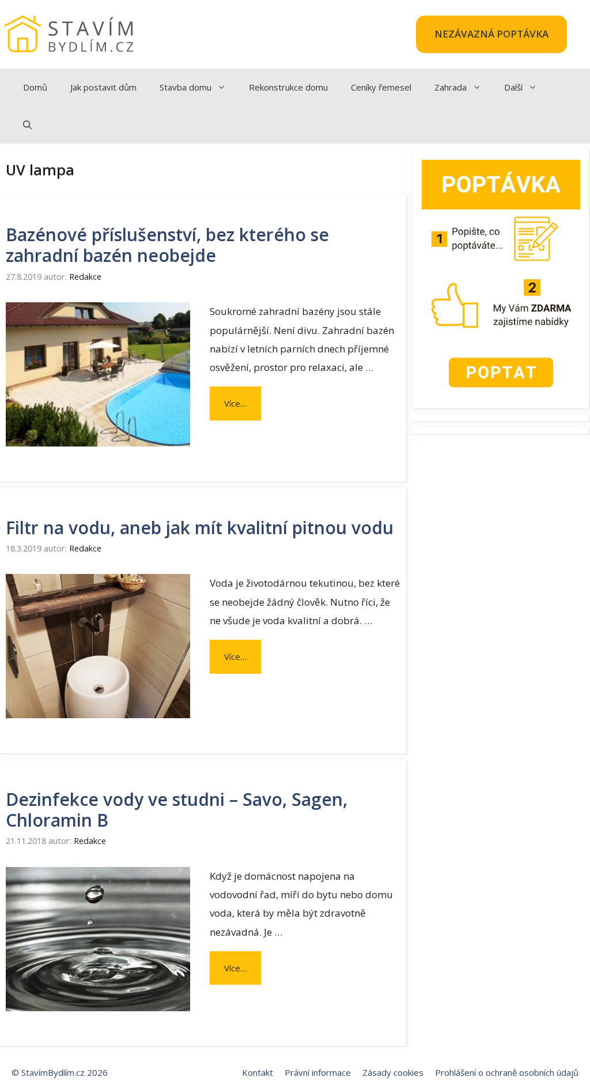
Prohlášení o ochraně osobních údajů (506, 1072)
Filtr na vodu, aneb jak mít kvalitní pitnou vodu (200, 527)
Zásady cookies (392, 1072)
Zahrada (450, 87)
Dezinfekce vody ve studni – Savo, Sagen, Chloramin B (176, 809)
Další (513, 87)
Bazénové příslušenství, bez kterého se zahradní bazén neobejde (167, 245)
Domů (35, 87)
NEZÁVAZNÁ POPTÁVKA (491, 33)
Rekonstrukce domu (288, 87)
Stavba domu (185, 87)
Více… (235, 403)
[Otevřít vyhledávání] (27, 125)
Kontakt (257, 1072)
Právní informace (318, 1072)
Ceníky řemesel (381, 87)
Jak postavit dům (103, 87)
